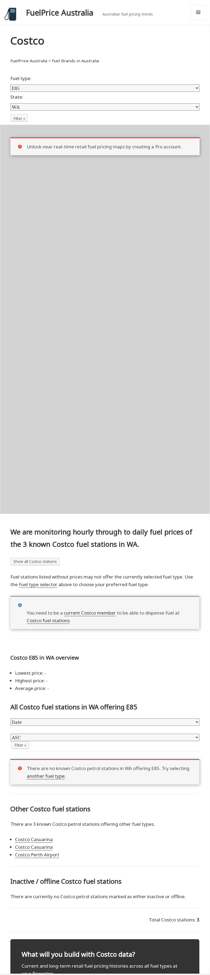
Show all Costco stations (35, 561)
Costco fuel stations (48, 620)
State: (16, 97)
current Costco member (90, 613)
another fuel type (46, 776)
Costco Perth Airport (37, 854)
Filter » (19, 118)
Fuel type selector (38, 584)
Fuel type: (20, 78)
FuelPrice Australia (59, 12)
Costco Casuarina (34, 839)
